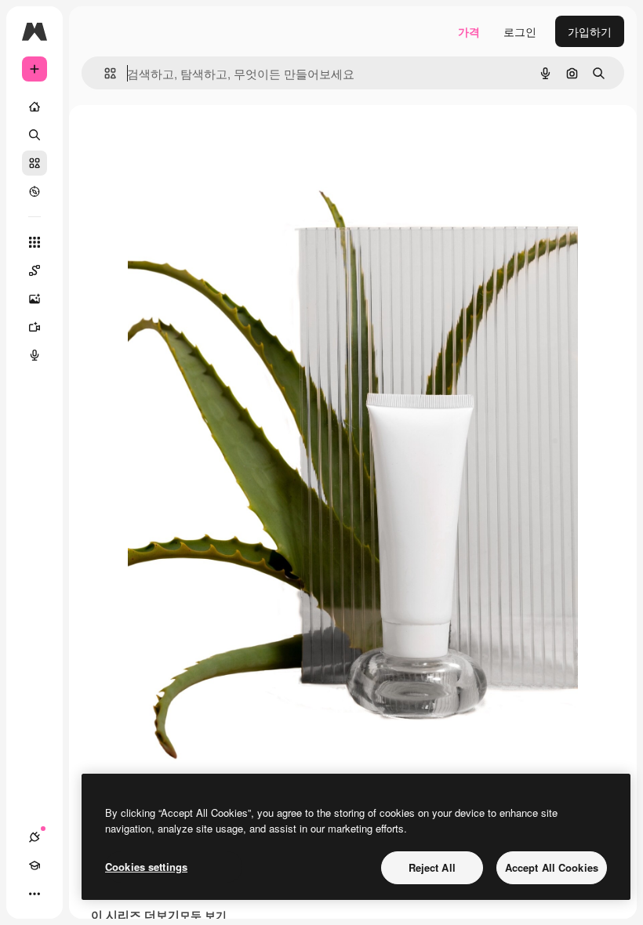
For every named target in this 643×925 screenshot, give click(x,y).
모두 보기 (203, 915)
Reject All (432, 867)
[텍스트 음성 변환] (34, 355)
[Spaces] (34, 270)
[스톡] (34, 163)
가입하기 (590, 31)
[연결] (34, 837)
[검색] (34, 134)
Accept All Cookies (551, 867)
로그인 (519, 31)
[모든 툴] (34, 242)
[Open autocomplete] (103, 73)
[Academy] (34, 865)
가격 (469, 31)
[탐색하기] (34, 191)
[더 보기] (34, 893)
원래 (218, 140)
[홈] (34, 106)
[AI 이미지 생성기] (34, 298)
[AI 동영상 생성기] (34, 326)
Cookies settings (146, 866)
